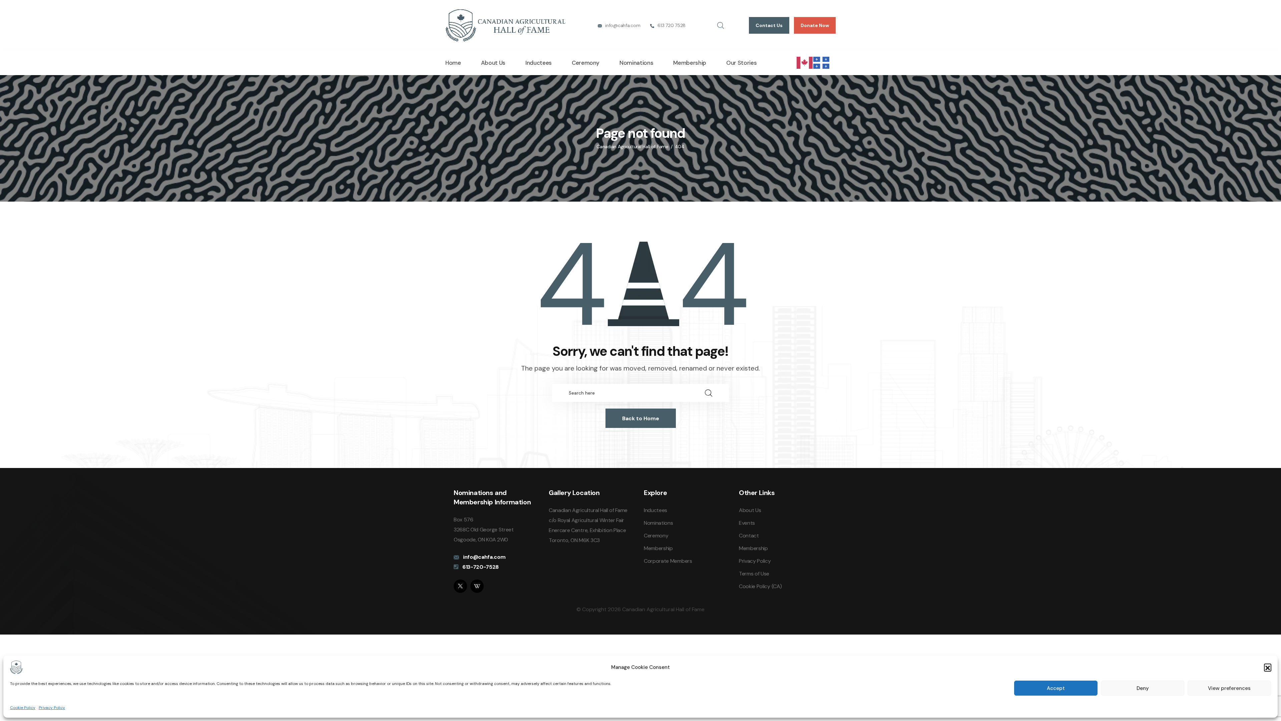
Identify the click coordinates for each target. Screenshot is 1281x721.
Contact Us (769, 25)
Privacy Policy (52, 707)
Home (453, 62)
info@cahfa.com (622, 25)
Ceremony (585, 62)
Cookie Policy (22, 707)
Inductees (538, 62)
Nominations (636, 62)
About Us (493, 62)
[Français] (821, 62)
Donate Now (815, 25)
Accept (1056, 688)
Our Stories (741, 62)
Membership (689, 62)
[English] (805, 62)
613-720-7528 (480, 566)
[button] (1267, 667)
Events (747, 522)
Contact (749, 535)
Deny (1143, 688)
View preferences (1229, 688)
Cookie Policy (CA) (760, 586)
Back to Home (640, 418)
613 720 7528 (672, 25)
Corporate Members (668, 560)
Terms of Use (754, 573)
